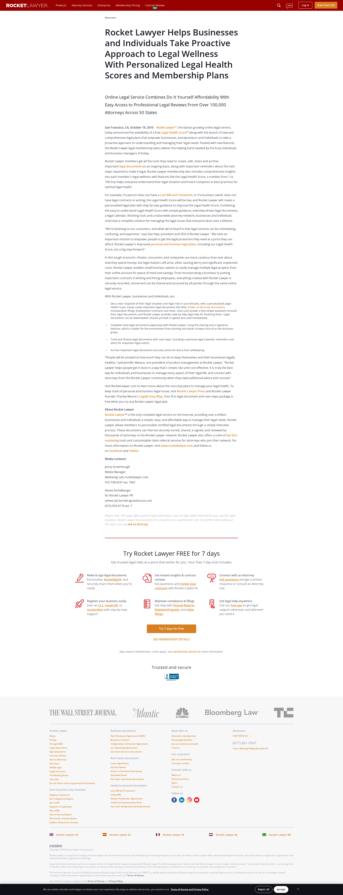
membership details (185, 651)
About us (176, 774)
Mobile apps (55, 767)
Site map (53, 779)
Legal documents (58, 747)
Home (52, 735)
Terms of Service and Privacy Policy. (190, 889)
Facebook (115, 451)
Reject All (263, 889)
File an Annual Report (60, 814)
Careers (176, 747)
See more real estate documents (127, 779)
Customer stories (180, 763)
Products (61, 5)
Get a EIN (54, 802)
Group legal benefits (182, 739)
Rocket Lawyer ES (120, 834)
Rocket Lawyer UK (67, 834)
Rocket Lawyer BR (280, 834)
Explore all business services (63, 822)
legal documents (130, 166)
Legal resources (57, 771)
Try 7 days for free (171, 629)
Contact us (177, 786)
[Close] (298, 889)
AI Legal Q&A (56, 743)
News (174, 782)
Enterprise (104, 5)
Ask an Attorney (138, 524)
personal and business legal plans (173, 244)
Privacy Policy (116, 881)
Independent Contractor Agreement (129, 743)
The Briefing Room (59, 775)
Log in (305, 5)
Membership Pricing (128, 5)
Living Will (116, 794)
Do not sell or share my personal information (72, 783)
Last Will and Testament (176, 195)
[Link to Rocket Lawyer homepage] (27, 6)
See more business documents (126, 751)
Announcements (180, 778)
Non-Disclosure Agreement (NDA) (128, 735)
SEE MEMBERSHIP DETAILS (171, 639)
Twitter (134, 451)
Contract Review (155, 5)
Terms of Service (135, 875)
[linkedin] (182, 801)
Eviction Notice (118, 767)
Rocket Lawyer (115, 415)
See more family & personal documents (131, 806)
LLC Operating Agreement (124, 747)
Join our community (182, 759)
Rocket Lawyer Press (191, 391)
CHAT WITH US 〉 (242, 735)
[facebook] (175, 801)
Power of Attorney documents (206, 307)
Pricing (52, 739)
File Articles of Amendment (63, 818)
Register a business (59, 794)
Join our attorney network (185, 743)
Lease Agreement (120, 763)
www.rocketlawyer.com (177, 446)
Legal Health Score (173, 132)
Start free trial (326, 5)
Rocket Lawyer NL (227, 834)
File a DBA (54, 810)
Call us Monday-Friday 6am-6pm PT (250, 748)
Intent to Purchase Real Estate (126, 771)
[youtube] (197, 801)
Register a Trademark (60, 806)
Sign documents (57, 751)
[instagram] (190, 801)
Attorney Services (82, 5)
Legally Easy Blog (150, 396)
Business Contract (120, 739)
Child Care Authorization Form (126, 802)
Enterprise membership (184, 735)
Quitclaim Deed (118, 775)
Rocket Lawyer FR (173, 834)
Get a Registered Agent (61, 798)
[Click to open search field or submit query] (279, 5)
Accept (281, 889)
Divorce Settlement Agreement (127, 798)
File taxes (54, 763)
